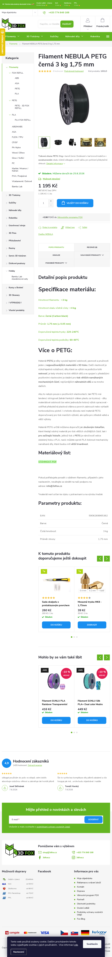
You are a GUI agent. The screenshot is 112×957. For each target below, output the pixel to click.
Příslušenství (15, 240)
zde (76, 945)
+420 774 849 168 (84, 852)
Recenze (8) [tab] (92, 247)
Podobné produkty (55, 263)
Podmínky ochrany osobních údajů (90, 913)
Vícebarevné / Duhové (22, 181)
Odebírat (93, 819)
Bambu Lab (17, 186)
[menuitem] (12, 36)
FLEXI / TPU (17, 137)
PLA (17, 93)
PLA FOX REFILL (23, 120)
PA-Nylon (16, 147)
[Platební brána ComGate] (12, 932)
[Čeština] (64, 932)
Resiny (12, 248)
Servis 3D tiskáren (17, 255)
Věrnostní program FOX (88, 895)
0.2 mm (92, 590)
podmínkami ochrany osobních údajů (53, 826)
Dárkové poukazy (17, 263)
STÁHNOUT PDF (47, 461)
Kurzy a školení (16, 287)
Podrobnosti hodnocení (74, 71)
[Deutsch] (85, 932)
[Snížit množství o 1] (50, 205)
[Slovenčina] (74, 932)
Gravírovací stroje (17, 225)
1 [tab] (71, 637)
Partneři (80, 899)
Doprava (81, 891)
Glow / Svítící (18, 158)
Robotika (13, 218)
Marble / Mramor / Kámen (20, 169)
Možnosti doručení (51, 178)
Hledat (66, 24)
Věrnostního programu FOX (70, 217)
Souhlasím (92, 944)
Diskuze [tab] (56, 255)
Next (107, 559)
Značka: (45, 234)
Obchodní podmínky (86, 903)
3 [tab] (77, 637)
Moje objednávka (9, 12)
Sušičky (12, 202)
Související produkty (90, 255)
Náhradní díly (15, 210)
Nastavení (18, 952)
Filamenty (13, 67)
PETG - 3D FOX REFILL (22, 107)
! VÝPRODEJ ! (15, 302)
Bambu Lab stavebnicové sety (20, 277)
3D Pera (12, 233)
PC (13, 163)
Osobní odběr (83, 908)
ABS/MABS (17, 126)
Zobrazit (92, 624)
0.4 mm (83, 590)
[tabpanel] (56, 599)
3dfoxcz (46, 857)
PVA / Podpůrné (19, 176)
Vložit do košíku (77, 203)
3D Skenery (14, 295)
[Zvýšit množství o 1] (50, 201)
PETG (17, 88)
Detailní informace (54, 163)
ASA (17, 83)
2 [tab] (74, 637)
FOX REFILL (17, 73)
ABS (17, 78)
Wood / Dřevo (18, 152)
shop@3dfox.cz (50, 852)
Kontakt (80, 886)
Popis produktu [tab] (56, 247)
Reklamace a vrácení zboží (89, 882)
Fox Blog (81, 919)
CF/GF (15, 142)
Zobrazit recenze (35, 765)
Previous (100, 559)
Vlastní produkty (16, 310)
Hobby (12, 271)
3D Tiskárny (14, 195)
